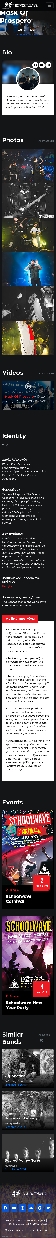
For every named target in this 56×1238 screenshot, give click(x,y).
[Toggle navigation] (49, 5)
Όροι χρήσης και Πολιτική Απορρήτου (28, 1230)
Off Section (15, 1076)
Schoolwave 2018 (24, 392)
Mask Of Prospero (19, 396)
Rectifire (7, 586)
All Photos (44, 141)
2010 (23, 1127)
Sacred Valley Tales (23, 1160)
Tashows (21, 1236)
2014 (23, 1169)
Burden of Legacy (21, 1118)
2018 (36, 34)
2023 (23, 1085)
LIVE (40, 392)
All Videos (44, 373)
